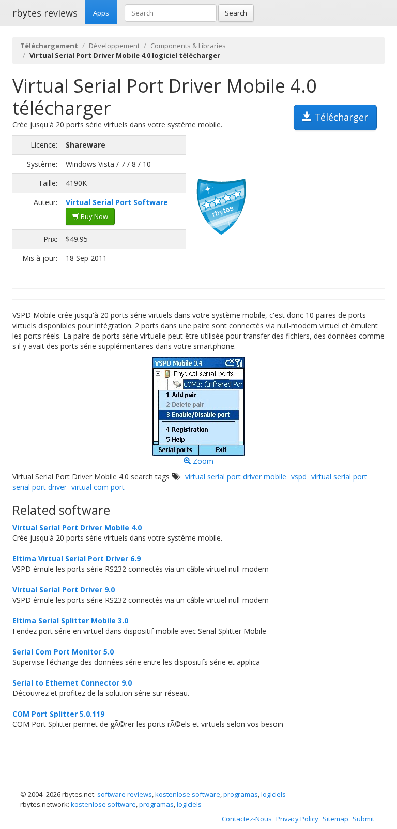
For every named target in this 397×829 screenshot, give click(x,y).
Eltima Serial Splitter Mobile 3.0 (70, 621)
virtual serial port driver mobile (235, 477)
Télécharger (340, 117)
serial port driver (39, 487)
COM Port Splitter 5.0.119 (58, 714)
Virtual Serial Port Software (117, 202)
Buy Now (93, 216)
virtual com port (98, 487)
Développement (114, 45)
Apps (101, 13)
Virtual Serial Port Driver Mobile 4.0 (77, 527)
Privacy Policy (297, 818)
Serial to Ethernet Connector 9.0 (72, 683)
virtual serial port (339, 477)
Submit (363, 818)
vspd (299, 477)
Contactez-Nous (247, 818)
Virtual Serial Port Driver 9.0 (63, 589)
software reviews (124, 794)
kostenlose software (187, 794)
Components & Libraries (188, 45)
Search (236, 13)
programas (240, 794)
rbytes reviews (45, 13)
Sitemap (335, 818)
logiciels (273, 794)
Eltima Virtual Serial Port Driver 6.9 (76, 558)
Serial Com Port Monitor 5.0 (63, 652)
